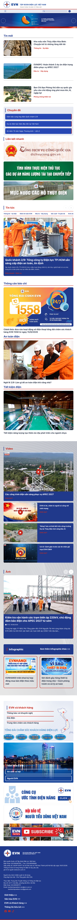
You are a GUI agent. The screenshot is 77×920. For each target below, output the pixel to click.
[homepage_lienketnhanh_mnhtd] (38, 191)
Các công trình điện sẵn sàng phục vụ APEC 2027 (29, 494)
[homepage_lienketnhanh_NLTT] (38, 171)
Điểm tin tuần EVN (26, 213)
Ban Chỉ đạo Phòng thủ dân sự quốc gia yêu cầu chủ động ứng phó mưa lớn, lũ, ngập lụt (53, 90)
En (72, 11)
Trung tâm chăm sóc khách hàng (23, 723)
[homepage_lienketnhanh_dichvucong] (38, 151)
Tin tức (10, 207)
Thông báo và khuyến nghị (20, 713)
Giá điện (11, 718)
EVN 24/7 (9, 498)
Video (9, 448)
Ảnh (8, 571)
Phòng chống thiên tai (42, 97)
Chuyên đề (14, 110)
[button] (73, 20)
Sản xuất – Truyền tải (58, 213)
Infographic (16, 649)
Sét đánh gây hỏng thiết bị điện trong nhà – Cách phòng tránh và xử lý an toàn (56, 681)
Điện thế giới (10, 273)
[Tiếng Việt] (25, 4)
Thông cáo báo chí (15, 283)
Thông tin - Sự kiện (41, 48)
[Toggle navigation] (5, 11)
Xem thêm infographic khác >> (55, 649)
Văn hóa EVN (15, 765)
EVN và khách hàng (21, 707)
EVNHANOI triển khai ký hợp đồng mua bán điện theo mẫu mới (20, 681)
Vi (69, 11)
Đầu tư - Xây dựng (41, 71)
